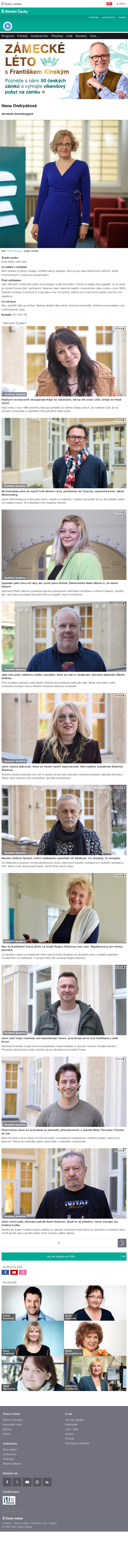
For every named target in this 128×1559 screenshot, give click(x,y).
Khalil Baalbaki (14, 251)
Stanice (7, 1429)
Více (94, 36)
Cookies (7, 1523)
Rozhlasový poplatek (77, 1443)
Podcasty (8, 1458)
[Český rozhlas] (12, 4)
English (53, 1523)
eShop (6, 1433)
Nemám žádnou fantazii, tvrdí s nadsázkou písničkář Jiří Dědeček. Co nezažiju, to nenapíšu (61, 858)
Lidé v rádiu (72, 1429)
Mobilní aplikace (12, 1463)
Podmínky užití (38, 1523)
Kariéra (69, 1433)
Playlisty (57, 36)
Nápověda (71, 1424)
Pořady (22, 36)
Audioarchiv (108, 17)
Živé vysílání (10, 1449)
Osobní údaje (21, 1523)
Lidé (69, 36)
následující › (122, 1243)
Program (93, 17)
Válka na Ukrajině (12, 1419)
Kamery (122, 17)
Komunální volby (12, 1424)
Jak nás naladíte (74, 1419)
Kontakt (69, 1438)
